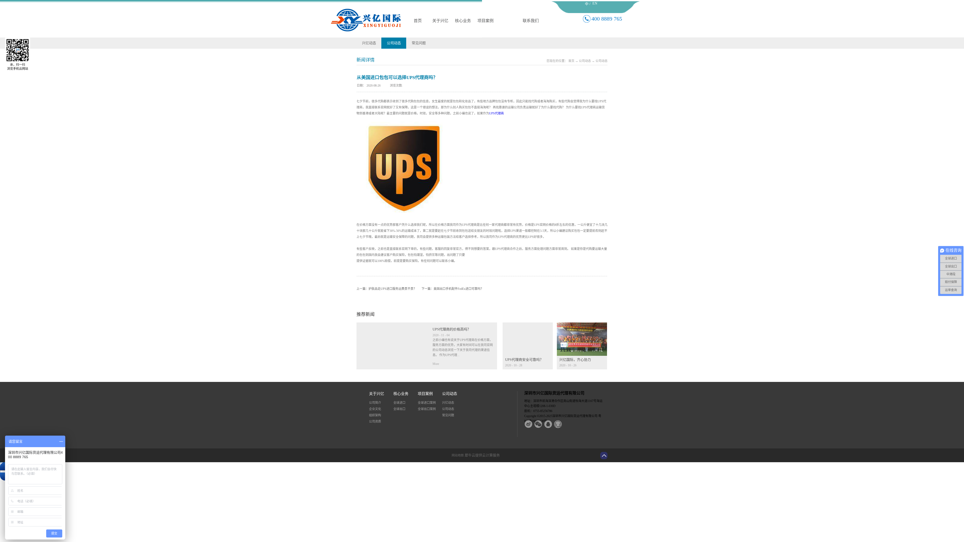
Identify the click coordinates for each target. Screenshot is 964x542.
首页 (418, 21)
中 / (587, 4)
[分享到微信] (541, 424)
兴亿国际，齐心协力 (575, 360)
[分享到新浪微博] (532, 424)
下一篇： (452, 289)
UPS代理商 (496, 113)
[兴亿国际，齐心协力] (582, 325)
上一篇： (386, 289)
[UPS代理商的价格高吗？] (391, 325)
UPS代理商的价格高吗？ (452, 329)
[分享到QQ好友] (551, 424)
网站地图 (457, 455)
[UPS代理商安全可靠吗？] (528, 325)
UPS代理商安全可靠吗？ (524, 360)
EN (594, 3)
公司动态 (585, 61)
